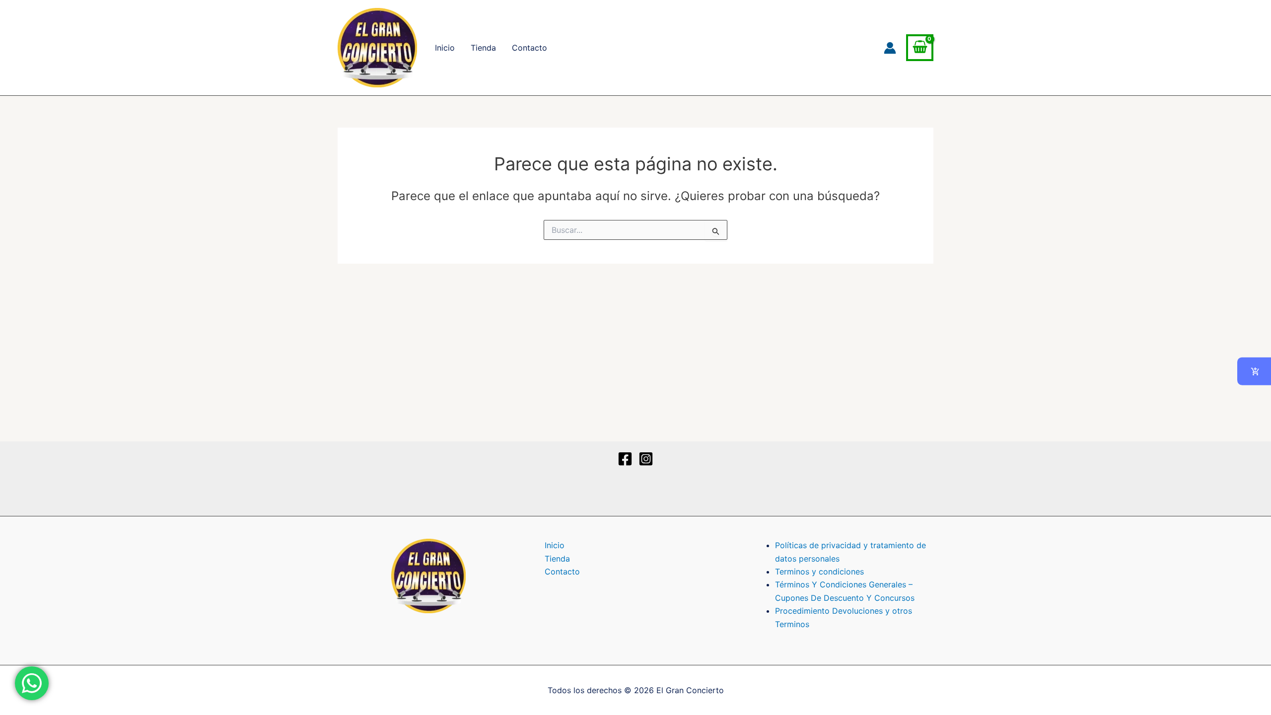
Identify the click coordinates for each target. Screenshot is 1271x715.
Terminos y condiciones (819, 571)
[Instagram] (645, 458)
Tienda (483, 48)
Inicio (445, 48)
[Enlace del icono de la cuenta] (890, 48)
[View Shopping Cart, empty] (919, 48)
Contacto (529, 48)
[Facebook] (625, 458)
